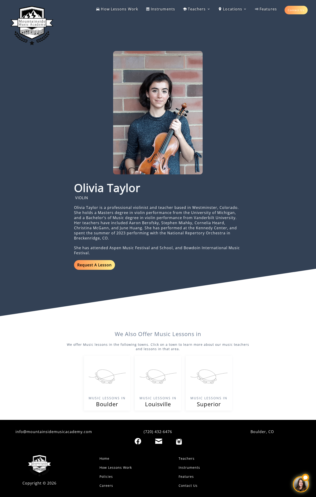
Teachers (197, 9)
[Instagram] (179, 442)
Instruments (163, 9)
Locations (232, 9)
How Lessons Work (119, 9)
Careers (106, 485)
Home (104, 458)
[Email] (158, 441)
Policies (106, 476)
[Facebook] (137, 441)
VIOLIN (81, 197)
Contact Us (296, 10)
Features (268, 9)
